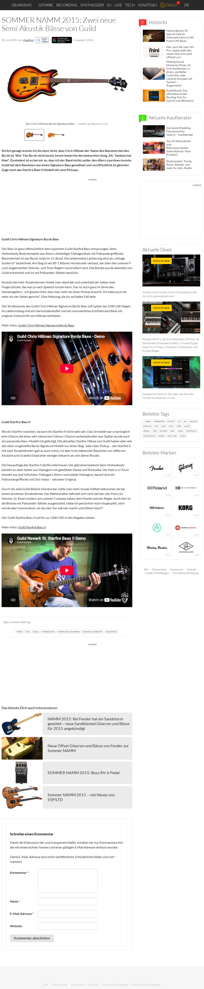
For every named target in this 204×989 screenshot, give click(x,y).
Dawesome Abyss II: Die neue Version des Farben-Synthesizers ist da (168, 380)
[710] (157, 467)
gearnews (21, 5)
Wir (146, 569)
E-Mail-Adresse (22, 913)
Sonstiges (147, 5)
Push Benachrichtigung (186, 573)
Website (16, 926)
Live (118, 5)
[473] (186, 467)
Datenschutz (159, 569)
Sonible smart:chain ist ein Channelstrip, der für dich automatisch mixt (169, 278)
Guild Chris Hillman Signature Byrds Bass (46, 325)
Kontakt (191, 569)
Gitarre (45, 5)
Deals (171, 5)
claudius (28, 40)
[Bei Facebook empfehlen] (109, 622)
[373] (157, 527)
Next (127, 134)
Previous (7, 134)
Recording (66, 5)
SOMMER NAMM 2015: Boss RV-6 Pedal (84, 772)
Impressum (176, 569)
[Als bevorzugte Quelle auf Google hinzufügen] (62, 40)
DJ (109, 5)
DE (187, 5)
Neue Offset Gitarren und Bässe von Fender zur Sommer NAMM (88, 748)
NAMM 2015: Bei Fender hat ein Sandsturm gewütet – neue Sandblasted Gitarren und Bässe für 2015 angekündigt (88, 723)
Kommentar (19, 872)
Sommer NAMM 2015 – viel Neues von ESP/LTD (81, 797)
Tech (130, 5)
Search (198, 5)
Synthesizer (92, 5)
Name (15, 901)
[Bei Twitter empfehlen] (124, 622)
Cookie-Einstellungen (157, 573)
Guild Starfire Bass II (32, 527)
